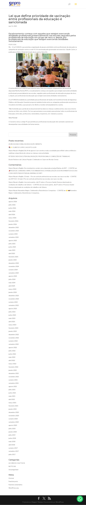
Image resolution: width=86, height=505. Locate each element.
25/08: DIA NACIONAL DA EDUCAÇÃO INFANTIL (25, 144)
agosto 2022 (13, 347)
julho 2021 (12, 389)
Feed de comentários (15, 485)
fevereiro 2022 (13, 367)
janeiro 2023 (13, 331)
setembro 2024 (14, 273)
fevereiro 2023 (13, 328)
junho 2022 (12, 354)
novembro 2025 (14, 231)
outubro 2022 (13, 341)
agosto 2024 (13, 276)
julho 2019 (12, 435)
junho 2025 (12, 247)
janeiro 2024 (13, 292)
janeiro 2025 (13, 260)
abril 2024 (12, 286)
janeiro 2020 (13, 432)
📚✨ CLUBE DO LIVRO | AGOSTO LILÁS (22, 147)
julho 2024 (12, 279)
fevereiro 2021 (13, 406)
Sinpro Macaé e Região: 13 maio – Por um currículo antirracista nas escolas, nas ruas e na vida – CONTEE (42, 176)
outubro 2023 (13, 302)
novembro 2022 (14, 338)
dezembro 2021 (14, 373)
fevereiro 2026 (13, 221)
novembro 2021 (14, 376)
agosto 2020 (13, 425)
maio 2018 (12, 441)
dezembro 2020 (14, 412)
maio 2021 (12, 396)
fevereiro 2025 (13, 257)
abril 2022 (12, 360)
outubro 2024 (13, 270)
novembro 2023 (14, 299)
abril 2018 (12, 445)
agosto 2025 (13, 240)
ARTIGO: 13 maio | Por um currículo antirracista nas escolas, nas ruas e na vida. (36, 179)
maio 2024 (12, 282)
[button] (80, 499)
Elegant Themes (37, 502)
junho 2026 (12, 208)
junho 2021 (12, 393)
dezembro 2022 (14, 334)
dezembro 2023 (14, 295)
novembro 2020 (14, 415)
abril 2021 (12, 399)
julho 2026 (12, 205)
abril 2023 (12, 321)
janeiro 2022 (13, 370)
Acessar (11, 478)
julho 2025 (12, 243)
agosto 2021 (13, 386)
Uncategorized (13, 469)
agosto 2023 (13, 308)
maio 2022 (12, 357)
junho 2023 (12, 315)
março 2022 (12, 364)
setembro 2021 (14, 383)
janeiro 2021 (13, 409)
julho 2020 (12, 428)
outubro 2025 (13, 234)
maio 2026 (12, 211)
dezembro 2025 (14, 227)
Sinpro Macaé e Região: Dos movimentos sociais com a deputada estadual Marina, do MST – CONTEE (42, 168)
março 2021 (12, 402)
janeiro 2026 (13, 224)
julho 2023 (12, 312)
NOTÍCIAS (12, 466)
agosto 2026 (13, 201)
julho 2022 (12, 351)
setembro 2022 (14, 344)
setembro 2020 (14, 422)
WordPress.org (14, 488)
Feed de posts (13, 481)
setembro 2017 (14, 451)
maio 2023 (12, 318)
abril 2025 (12, 253)
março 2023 (12, 325)
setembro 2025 (14, 237)
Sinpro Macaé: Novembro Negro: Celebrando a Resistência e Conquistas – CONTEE (36, 190)
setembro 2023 (14, 305)
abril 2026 (12, 214)
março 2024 (12, 289)
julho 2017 (12, 454)
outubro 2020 (13, 419)
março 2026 (12, 218)
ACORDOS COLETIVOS (17, 463)
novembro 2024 (14, 266)
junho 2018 (12, 438)
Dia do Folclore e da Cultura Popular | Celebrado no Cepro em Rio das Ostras (33, 159)
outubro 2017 (13, 448)
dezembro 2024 (14, 263)
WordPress (60, 502)
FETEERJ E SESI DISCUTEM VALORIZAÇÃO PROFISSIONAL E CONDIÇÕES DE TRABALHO (39, 156)
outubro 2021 (13, 380)
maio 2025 (12, 250)
